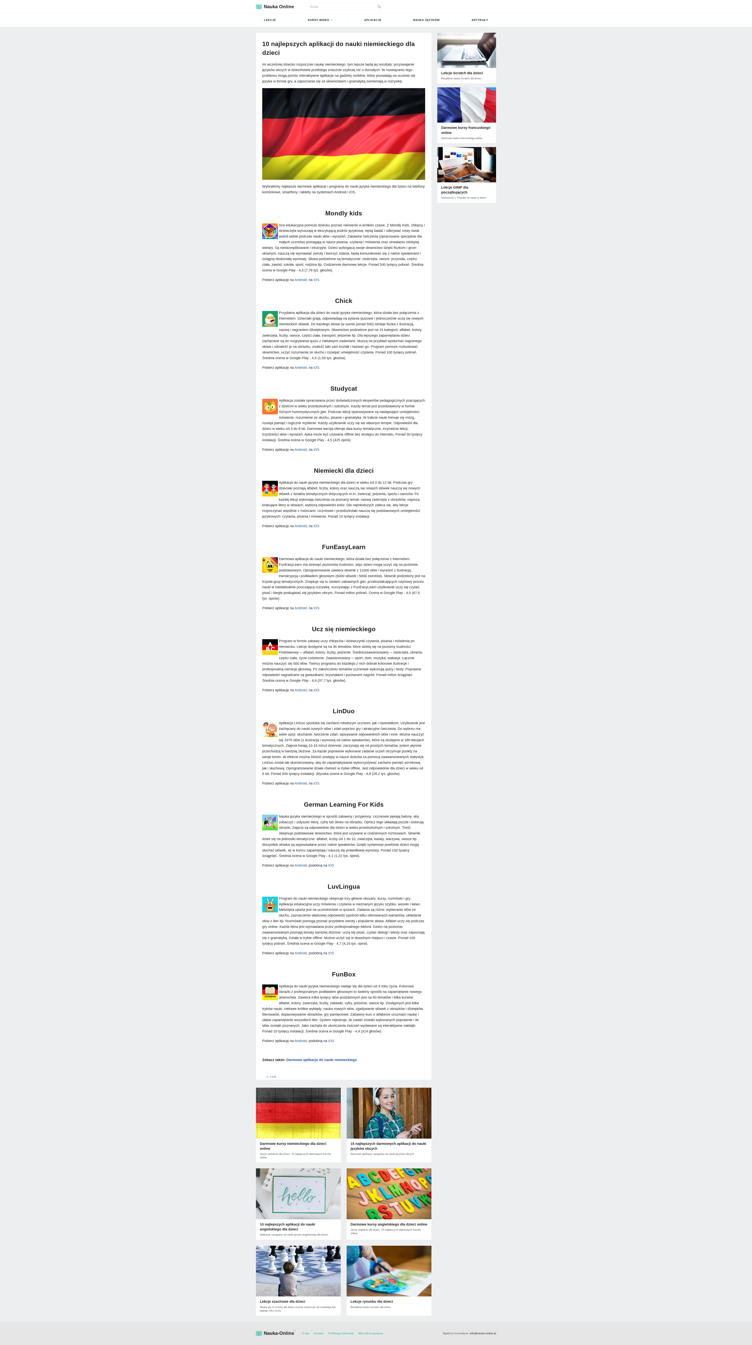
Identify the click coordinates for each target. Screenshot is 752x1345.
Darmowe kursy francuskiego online (465, 130)
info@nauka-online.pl (483, 1333)
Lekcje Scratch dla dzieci (462, 73)
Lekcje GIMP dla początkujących (454, 189)
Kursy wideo (318, 20)
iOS (316, 280)
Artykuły (480, 20)
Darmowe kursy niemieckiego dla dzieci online (293, 1146)
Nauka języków (426, 20)
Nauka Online (279, 6)
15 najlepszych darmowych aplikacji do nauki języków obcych (388, 1146)
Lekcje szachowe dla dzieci (282, 1301)
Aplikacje (372, 20)
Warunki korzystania (370, 1333)
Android (301, 280)
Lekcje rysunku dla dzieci (372, 1301)
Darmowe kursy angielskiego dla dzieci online (389, 1224)
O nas (305, 1333)
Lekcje (270, 20)
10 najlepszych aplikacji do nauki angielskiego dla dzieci (287, 1226)
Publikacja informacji (340, 1333)
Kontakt (319, 1333)
